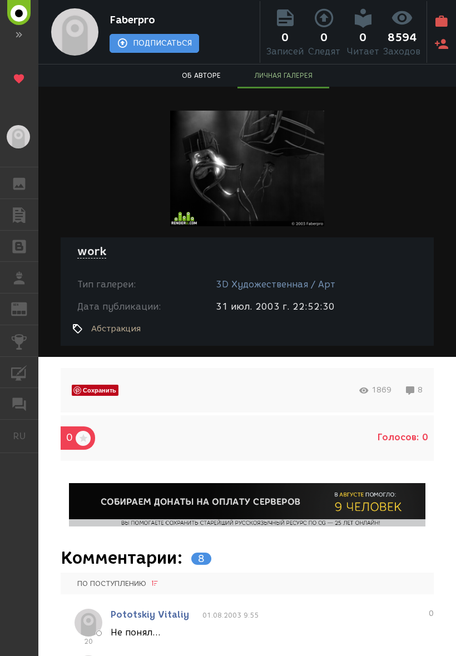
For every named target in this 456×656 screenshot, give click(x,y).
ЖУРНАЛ (25, 308)
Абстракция (116, 329)
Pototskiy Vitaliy (150, 614)
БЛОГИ (19, 246)
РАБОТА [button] (19, 277)
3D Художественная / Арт (275, 284)
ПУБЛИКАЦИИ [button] (19, 214)
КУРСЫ (19, 372)
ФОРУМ (19, 403)
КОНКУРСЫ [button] (19, 340)
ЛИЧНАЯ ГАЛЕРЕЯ (283, 75)
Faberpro (132, 20)
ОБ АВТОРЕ (201, 75)
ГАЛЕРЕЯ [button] (19, 182)
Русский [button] (25, 435)
